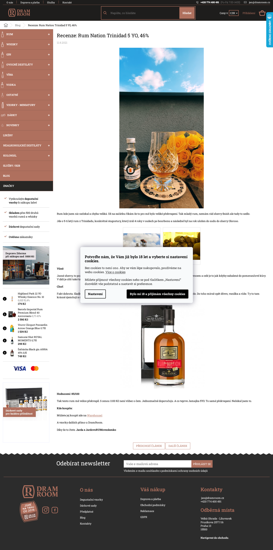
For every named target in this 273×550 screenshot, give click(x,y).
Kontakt (67, 2)
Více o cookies (115, 272)
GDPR (143, 517)
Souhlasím (157, 294)
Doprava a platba (30, 2)
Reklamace (147, 511)
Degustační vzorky (91, 499)
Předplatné (86, 511)
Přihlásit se (202, 464)
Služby (51, 2)
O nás (10, 2)
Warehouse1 (94, 415)
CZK (233, 13)
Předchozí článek (149, 446)
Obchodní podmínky (152, 505)
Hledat (187, 13)
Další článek (177, 446)
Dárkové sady (88, 505)
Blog (82, 517)
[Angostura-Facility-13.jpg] (141, 239)
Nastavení (95, 294)
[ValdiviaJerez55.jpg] (181, 241)
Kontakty (85, 523)
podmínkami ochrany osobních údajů (184, 470)
